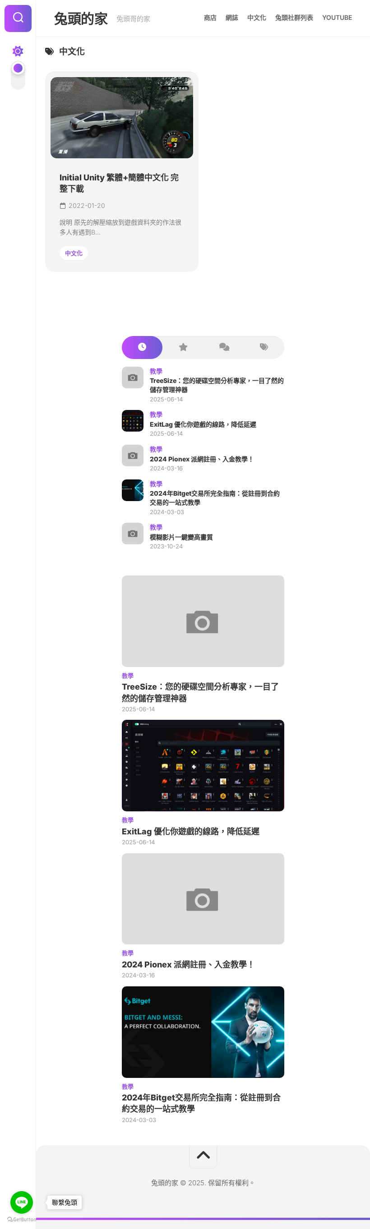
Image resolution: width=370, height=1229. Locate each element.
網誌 (232, 17)
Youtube (337, 17)
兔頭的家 (80, 18)
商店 (210, 17)
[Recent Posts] (142, 347)
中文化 (256, 17)
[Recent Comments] (223, 347)
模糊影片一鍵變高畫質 (181, 537)
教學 (156, 371)
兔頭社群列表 (294, 17)
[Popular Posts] (182, 347)
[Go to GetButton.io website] (21, 1220)
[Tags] (264, 347)
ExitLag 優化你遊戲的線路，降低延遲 (203, 424)
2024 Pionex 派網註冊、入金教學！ (202, 459)
